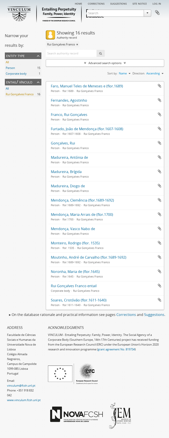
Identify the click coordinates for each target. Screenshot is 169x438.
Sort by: (112, 73)
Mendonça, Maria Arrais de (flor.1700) (82, 214)
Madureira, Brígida (66, 171)
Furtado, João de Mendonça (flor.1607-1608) (87, 128)
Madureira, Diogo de (68, 186)
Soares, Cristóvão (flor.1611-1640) (79, 300)
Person (10, 68)
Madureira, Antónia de (69, 157)
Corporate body (16, 74)
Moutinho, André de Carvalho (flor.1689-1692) (88, 257)
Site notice (139, 3)
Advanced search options (104, 63)
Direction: (138, 73)
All (7, 62)
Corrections (96, 3)
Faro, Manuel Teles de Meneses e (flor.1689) (87, 86)
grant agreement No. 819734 (116, 349)
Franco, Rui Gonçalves (69, 114)
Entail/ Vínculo (19, 82)
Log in (156, 3)
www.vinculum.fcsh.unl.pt (24, 400)
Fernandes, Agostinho (69, 100)
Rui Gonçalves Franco (20, 94)
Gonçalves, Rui (63, 143)
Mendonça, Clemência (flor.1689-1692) (82, 200)
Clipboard (157, 12)
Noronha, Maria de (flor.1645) (75, 271)
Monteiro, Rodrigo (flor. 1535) (75, 243)
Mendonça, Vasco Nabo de (73, 228)
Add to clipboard (159, 86)
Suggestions (118, 3)
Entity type (15, 55)
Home (78, 3)
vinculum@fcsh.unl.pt (21, 386)
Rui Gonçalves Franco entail (74, 285)
